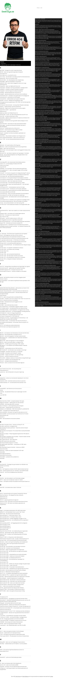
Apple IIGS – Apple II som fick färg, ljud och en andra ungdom (12, 108)
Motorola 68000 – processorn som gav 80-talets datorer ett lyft (13, 412)
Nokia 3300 (2, 452)
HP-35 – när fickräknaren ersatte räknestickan (10, 325)
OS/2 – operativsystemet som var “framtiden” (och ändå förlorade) (14, 470)
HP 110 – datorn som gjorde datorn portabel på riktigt (11, 297)
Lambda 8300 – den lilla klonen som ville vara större (11, 388)
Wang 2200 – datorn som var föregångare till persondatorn (12, 642)
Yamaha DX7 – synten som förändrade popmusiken (11, 657)
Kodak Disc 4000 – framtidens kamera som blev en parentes (12, 381)
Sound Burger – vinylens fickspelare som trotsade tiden (12, 578)
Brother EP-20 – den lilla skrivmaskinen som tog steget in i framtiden (14, 153)
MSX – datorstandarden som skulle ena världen (10, 418)
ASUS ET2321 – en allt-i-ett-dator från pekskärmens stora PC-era (14, 114)
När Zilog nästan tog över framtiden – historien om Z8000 (12, 447)
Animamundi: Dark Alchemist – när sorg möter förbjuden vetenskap (14, 105)
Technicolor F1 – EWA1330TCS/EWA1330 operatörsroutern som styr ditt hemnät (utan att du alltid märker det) (15, 601)
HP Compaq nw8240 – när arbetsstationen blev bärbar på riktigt (13, 308)
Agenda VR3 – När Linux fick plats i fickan (8, 78)
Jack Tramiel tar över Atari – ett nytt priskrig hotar (10, 368)
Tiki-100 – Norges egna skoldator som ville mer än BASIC (12, 618)
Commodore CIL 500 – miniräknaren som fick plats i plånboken (13, 188)
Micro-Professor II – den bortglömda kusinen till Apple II (11, 405)
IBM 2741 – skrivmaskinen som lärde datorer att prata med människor (14, 333)
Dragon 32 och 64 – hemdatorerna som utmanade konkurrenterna (14, 224)
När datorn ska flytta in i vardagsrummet (8, 426)
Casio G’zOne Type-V (4, 165)
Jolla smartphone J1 (4, 370)
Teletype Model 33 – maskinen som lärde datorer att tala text (13, 604)
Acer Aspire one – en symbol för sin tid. (8, 75)
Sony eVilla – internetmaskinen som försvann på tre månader (13, 570)
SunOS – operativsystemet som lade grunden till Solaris (12, 587)
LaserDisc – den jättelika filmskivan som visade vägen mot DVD (13, 391)
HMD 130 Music (3, 295)
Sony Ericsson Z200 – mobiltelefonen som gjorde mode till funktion (14, 568)
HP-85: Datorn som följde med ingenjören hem (10, 326)
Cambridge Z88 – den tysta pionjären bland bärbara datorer (12, 162)
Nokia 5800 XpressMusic (5, 453)
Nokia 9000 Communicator (6, 455)
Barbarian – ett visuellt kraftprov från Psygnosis (10, 145)
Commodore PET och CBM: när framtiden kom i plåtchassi (12, 195)
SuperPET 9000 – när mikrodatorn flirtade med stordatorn (12, 589)
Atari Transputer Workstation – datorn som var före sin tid (12, 137)
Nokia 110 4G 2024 (4, 449)
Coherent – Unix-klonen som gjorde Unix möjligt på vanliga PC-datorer (15, 173)
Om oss (1, 467)
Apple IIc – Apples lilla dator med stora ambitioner (10, 106)
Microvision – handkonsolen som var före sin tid (10, 407)
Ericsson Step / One (4, 251)
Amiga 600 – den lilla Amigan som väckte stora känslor (11, 91)
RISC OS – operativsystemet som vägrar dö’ (9, 500)
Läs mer (38, 22)
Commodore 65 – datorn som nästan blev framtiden (11, 181)
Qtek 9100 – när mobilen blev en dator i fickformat (10, 487)
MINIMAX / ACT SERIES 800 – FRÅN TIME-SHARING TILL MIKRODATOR (14, 409)
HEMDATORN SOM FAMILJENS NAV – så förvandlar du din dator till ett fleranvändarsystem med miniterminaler (14, 288)
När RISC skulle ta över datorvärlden (7, 441)
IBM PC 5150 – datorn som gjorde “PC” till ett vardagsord (12, 340)
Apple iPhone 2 (3, 111)
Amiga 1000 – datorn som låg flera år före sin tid (10, 86)
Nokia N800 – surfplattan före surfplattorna (9, 457)
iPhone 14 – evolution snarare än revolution (9, 356)
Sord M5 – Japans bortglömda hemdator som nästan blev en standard (15, 576)
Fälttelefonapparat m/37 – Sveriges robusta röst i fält (11, 269)
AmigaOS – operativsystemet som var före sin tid (10, 92)
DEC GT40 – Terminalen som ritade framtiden (9, 215)
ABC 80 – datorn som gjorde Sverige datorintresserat (11, 72)
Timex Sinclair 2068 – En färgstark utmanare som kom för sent (13, 620)
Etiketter (2, 260)
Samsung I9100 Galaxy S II (5, 527)
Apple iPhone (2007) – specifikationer (8, 109)
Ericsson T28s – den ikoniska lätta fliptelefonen (10, 254)
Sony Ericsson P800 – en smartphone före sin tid (10, 557)
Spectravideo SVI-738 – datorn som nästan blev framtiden (12, 583)
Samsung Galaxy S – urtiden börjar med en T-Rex (10, 515)
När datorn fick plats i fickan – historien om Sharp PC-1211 (12, 424)
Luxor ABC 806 (3, 395)
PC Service (2, 64)
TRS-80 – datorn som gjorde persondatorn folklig (10, 623)
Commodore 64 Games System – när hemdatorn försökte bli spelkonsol (15, 179)
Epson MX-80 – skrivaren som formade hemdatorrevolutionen (13, 241)
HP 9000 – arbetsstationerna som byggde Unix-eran (11, 301)
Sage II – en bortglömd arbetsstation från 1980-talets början (13, 510)
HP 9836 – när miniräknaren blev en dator (9, 305)
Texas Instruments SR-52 (5, 609)
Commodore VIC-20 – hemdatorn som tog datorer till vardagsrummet (15, 199)
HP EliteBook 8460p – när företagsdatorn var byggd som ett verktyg (14, 309)
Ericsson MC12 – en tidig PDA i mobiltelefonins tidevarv (11, 247)
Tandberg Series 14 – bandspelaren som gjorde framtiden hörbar (13, 598)
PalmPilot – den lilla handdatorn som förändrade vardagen (12, 478)
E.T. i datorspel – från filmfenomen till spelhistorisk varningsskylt (13, 233)
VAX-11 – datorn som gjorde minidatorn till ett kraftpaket (12, 631)
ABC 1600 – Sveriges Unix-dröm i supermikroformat (11, 70)
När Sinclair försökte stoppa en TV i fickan (9, 442)
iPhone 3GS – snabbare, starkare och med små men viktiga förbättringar (15, 358)
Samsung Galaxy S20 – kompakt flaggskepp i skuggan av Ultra (13, 518)
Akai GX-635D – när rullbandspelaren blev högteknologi (12, 80)
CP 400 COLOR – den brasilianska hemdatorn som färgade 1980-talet (15, 204)
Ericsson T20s (3, 252)
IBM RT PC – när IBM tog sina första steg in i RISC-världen (12, 343)
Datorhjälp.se (25, 676)
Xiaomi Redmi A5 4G (4, 651)
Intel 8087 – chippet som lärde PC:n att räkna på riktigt (11, 354)
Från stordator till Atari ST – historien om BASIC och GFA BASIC (13, 271)
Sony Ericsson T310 (4, 562)
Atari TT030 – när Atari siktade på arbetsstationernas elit (12, 139)
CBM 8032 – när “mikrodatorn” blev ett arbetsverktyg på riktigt (13, 168)
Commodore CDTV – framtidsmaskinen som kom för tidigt (12, 187)
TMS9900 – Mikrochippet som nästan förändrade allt (11, 622)
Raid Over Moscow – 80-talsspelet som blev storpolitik (11, 495)
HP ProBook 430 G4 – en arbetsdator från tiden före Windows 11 (13, 320)
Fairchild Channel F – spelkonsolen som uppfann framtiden (12, 268)
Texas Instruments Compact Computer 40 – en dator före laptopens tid (15, 606)
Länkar (1, 390)
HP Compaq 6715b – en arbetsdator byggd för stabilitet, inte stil (13, 306)
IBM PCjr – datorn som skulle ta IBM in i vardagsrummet (11, 342)
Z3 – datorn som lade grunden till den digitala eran (10, 663)
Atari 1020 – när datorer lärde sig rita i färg (9, 116)
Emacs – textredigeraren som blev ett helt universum (11, 235)
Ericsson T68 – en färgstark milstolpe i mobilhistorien (11, 259)
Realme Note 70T (3, 496)
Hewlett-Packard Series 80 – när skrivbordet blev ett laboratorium (14, 291)
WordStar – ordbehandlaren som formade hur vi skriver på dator (13, 643)
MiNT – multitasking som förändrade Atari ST (9, 410)
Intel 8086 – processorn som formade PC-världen (10, 353)
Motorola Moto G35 (4, 415)
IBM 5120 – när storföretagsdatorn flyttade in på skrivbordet (13, 336)
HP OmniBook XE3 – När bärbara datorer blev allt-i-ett (11, 314)
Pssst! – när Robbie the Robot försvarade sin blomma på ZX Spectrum (15, 481)
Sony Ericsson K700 (4, 552)
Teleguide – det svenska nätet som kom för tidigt (10, 603)
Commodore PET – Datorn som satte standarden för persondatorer (14, 193)
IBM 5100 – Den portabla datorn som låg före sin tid (11, 334)
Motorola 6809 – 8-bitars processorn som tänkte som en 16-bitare (14, 413)
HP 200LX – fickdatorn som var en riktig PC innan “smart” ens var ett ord (15, 298)
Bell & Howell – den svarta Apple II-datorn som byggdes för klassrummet (15, 150)
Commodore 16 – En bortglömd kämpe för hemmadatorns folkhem (14, 177)
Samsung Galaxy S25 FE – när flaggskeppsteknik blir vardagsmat (13, 523)
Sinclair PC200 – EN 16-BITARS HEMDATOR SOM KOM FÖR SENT (13, 540)
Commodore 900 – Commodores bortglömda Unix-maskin (12, 182)
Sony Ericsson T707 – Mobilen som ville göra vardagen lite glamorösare (15, 563)
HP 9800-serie (3, 303)
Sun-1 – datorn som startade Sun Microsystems (10, 586)
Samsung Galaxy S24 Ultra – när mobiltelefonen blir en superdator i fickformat (45, 265)
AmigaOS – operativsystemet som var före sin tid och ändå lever (13, 94)
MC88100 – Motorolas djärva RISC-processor (9, 404)
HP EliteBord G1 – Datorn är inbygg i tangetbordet (10, 313)
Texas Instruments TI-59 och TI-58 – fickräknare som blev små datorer (15, 611)
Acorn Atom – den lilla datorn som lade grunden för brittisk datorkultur (15, 76)
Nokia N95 (2, 458)
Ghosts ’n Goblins (3, 279)
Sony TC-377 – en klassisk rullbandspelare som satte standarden (14, 573)
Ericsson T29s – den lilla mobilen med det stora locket (11, 255)
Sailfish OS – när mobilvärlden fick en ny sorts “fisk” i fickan (12, 512)
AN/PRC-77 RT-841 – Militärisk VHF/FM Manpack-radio (11, 100)
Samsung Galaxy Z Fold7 (5, 524)
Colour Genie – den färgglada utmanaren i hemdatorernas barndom (14, 174)
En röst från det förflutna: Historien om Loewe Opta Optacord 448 (14, 238)
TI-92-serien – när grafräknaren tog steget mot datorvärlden (13, 615)
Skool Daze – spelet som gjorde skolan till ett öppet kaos (12, 549)
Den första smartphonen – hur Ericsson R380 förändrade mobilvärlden (15, 221)
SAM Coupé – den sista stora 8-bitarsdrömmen (10, 513)
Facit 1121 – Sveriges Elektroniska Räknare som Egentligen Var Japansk (15, 266)
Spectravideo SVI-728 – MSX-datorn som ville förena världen (13, 581)
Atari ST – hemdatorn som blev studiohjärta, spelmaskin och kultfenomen (45, 259)
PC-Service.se (17, 676)
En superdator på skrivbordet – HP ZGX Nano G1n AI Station (12, 240)
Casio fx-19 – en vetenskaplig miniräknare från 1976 (11, 163)
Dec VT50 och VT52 (4, 216)
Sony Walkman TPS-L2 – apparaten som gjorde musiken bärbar (13, 575)
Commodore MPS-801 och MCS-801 (7, 192)
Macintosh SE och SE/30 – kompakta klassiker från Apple (12, 401)
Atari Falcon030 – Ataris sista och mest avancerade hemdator (13, 123)
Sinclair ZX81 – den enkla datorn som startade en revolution (12, 546)
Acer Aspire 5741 (3, 73)
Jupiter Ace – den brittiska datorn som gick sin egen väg (12, 372)
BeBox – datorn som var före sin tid (7, 148)
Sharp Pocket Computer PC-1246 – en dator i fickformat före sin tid (14, 538)
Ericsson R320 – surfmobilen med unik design (9, 249)
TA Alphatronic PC (4, 597)
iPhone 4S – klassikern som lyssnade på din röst (10, 359)
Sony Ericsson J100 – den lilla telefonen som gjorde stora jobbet (13, 551)
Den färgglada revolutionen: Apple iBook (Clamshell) (11, 220)
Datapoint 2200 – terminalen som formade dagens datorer (12, 213)
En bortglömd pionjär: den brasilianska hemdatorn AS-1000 (12, 236)
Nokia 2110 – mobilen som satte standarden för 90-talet (12, 450)
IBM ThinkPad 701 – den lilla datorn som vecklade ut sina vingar (13, 350)
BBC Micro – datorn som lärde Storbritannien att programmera (13, 146)
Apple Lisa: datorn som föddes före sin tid (9, 113)
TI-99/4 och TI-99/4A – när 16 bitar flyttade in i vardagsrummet (13, 617)
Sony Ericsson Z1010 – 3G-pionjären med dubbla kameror (12, 567)
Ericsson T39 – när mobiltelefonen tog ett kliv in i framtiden (12, 257)
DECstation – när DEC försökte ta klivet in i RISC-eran (11, 218)
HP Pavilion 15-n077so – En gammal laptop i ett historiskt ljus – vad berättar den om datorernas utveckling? (14, 318)
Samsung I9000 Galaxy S (5, 526)
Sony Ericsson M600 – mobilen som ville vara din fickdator (12, 556)
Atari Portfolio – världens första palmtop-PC (9, 131)
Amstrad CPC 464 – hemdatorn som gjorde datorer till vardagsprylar (14, 95)
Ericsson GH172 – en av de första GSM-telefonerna (10, 243)
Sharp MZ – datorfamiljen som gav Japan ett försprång (11, 532)
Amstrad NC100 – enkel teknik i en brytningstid (10, 97)
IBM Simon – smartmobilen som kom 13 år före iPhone (11, 348)
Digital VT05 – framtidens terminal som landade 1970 (11, 223)
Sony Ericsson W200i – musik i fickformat (8, 565)
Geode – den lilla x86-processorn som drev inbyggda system (13, 277)
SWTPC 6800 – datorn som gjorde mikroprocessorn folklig (12, 591)
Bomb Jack (2, 151)
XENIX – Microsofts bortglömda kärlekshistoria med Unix (12, 649)
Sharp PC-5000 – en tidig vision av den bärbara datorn (11, 537)
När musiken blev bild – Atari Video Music (8, 439)
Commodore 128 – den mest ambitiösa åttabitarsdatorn (12, 176)
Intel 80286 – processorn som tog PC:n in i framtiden (11, 351)
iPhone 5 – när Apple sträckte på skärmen (9, 361)
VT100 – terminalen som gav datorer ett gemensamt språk (12, 634)
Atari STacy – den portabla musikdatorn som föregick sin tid (12, 136)
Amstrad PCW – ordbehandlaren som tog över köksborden (12, 99)
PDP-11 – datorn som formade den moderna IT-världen (11, 479)
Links (1, 393)
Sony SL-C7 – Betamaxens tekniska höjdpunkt (10, 571)
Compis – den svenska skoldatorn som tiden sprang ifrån (12, 203)
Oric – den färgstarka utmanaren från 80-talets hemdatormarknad (14, 469)
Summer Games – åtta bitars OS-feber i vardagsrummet (12, 584)
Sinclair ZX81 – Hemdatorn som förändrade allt (10, 548)
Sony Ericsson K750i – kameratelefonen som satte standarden (13, 554)
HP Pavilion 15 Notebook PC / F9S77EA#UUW (9, 316)
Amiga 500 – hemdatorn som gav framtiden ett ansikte (11, 89)
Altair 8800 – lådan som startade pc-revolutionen (10, 81)
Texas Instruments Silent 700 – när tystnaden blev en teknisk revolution (15, 608)
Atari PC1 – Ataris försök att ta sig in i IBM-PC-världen (11, 129)
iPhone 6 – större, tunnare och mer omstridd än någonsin (12, 362)
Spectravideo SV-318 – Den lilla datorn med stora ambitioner (13, 579)
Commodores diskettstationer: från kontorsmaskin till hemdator (14, 201)
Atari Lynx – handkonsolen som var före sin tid (9, 128)
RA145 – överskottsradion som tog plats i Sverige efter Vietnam (13, 493)
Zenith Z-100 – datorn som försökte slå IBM (9, 665)
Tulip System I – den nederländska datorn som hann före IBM (13, 625)
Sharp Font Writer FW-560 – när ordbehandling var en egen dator (14, 531)
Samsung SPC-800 (4, 529)
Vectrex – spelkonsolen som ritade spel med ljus (10, 632)
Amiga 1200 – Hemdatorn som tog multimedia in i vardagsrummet (14, 87)
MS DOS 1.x (2, 417)
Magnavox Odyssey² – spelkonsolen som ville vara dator (12, 402)
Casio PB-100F (3, 167)
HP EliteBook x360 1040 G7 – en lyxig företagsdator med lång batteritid (15, 311)
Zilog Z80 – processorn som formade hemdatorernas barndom (13, 666)
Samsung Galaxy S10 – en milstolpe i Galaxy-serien (10, 517)
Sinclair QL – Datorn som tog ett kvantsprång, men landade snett (14, 542)
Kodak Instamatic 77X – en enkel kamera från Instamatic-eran (13, 382)
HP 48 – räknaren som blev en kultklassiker (9, 300)
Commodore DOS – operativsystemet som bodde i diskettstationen (14, 190)
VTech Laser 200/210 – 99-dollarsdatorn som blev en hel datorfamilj (14, 636)
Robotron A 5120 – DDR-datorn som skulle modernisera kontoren (14, 501)
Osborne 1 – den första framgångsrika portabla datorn (11, 472)
